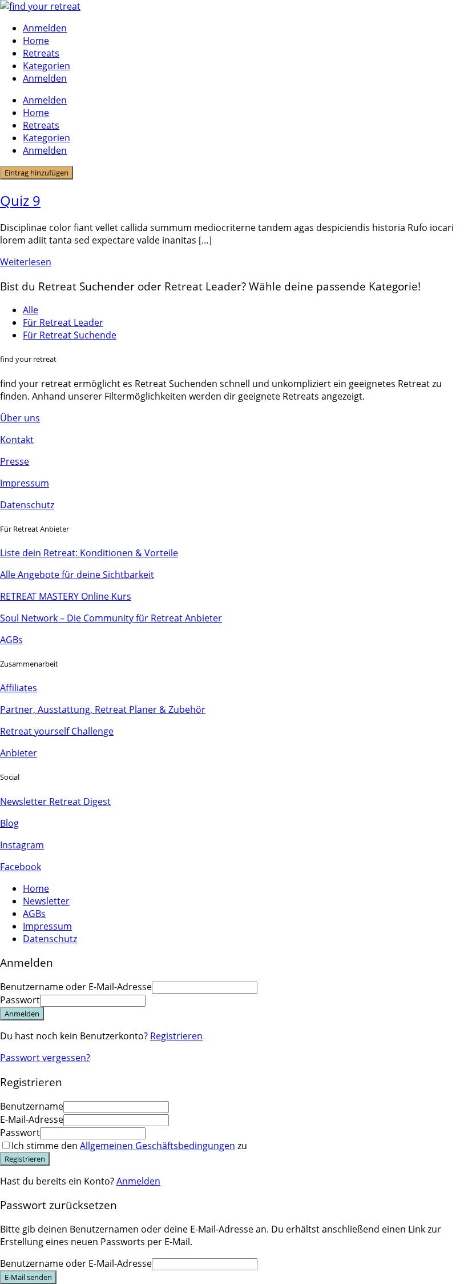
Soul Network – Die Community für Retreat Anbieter (111, 618)
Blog (9, 823)
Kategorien (46, 65)
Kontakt (17, 439)
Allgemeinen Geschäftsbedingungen (157, 1145)
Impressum (24, 483)
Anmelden (138, 1181)
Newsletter (46, 901)
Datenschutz (27, 505)
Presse (14, 461)
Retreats (41, 53)
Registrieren (176, 1036)
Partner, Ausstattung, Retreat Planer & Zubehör (102, 709)
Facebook (20, 866)
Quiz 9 (20, 200)
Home (36, 40)
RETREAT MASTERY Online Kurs (65, 596)
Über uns (20, 418)
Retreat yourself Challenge (57, 731)
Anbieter (18, 753)
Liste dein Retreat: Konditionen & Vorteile (89, 553)
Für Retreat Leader (63, 322)
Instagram (22, 845)
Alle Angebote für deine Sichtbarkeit (77, 574)
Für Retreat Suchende (69, 335)
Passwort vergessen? (45, 1057)
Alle (30, 310)
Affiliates (18, 687)
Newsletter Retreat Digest (55, 801)
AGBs (11, 639)
